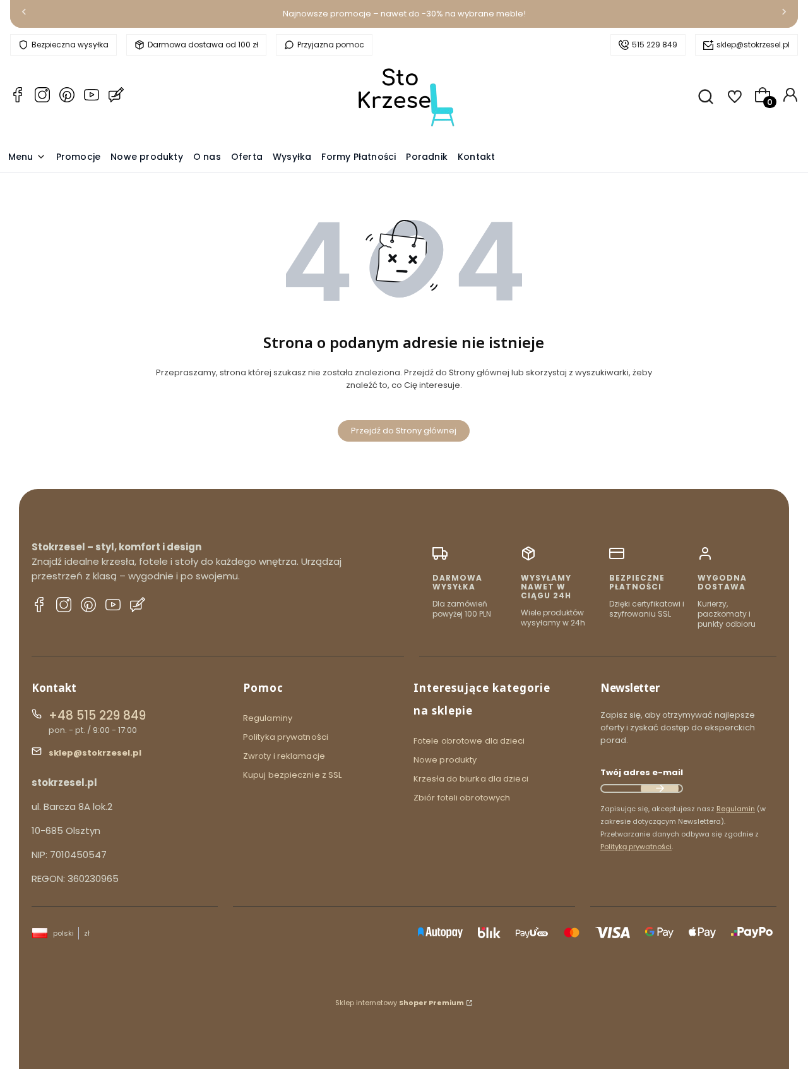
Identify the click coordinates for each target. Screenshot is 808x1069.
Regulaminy (267, 718)
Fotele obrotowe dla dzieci (469, 741)
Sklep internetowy (399, 1003)
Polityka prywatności (285, 737)
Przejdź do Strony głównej (403, 431)
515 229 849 (654, 44)
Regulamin (735, 809)
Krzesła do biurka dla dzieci (470, 779)
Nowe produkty (445, 760)
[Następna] (784, 14)
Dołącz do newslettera (660, 788)
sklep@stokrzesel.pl (753, 44)
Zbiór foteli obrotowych (461, 798)
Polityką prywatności (636, 847)
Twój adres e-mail (641, 772)
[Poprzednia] (24, 14)
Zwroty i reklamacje (284, 756)
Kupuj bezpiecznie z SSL (292, 775)
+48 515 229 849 (97, 715)
